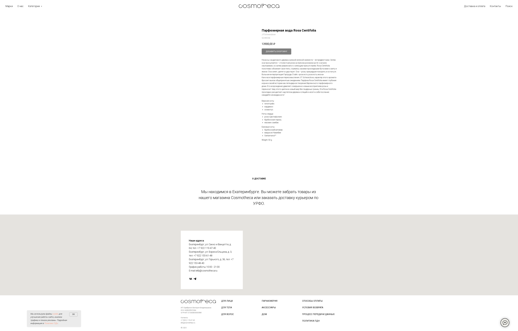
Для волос (227, 314)
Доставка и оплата (474, 6)
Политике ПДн (51, 323)
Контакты (495, 6)
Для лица (227, 301)
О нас (20, 6)
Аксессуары (269, 307)
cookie (55, 314)
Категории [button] (34, 6)
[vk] (190, 279)
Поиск (509, 6)
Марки (9, 6)
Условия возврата (312, 307)
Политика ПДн (311, 321)
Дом (264, 314)
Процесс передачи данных (318, 314)
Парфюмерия (269, 301)
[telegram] (195, 279)
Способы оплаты (312, 301)
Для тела (226, 307)
